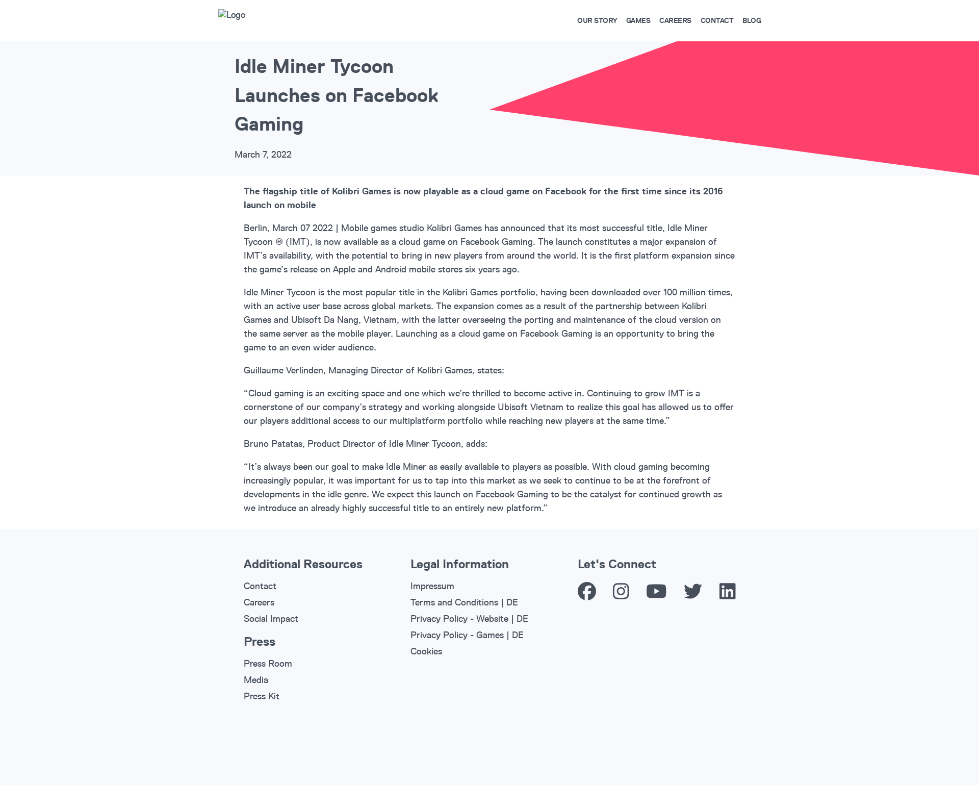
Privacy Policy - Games (457, 635)
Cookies (426, 651)
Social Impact (271, 618)
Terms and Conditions (454, 602)
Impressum (432, 586)
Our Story (597, 20)
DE (512, 602)
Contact (717, 20)
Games (638, 20)
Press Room (268, 663)
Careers (675, 20)
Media (256, 680)
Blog (751, 20)
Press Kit (261, 696)
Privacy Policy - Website (459, 618)
